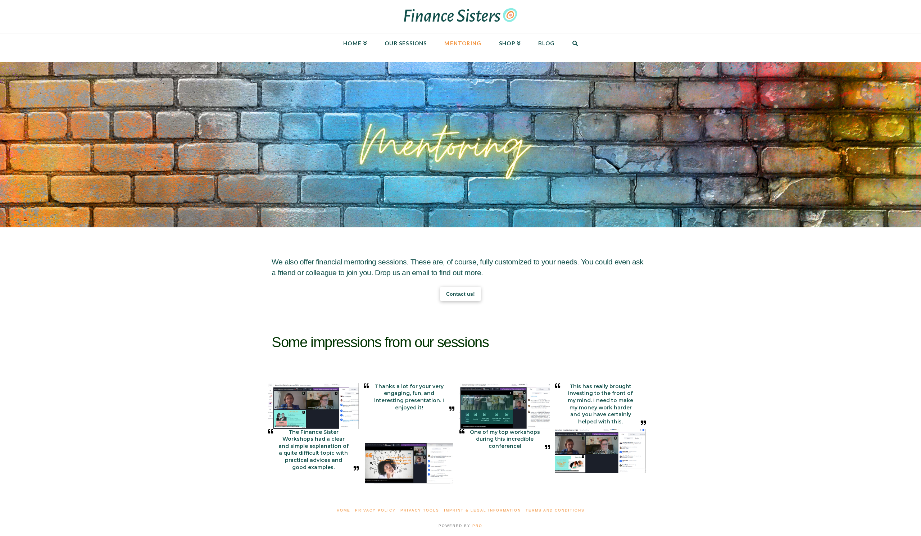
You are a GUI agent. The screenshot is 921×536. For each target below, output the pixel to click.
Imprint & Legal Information (482, 510)
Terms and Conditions (555, 510)
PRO (477, 526)
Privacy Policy (375, 510)
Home (343, 510)
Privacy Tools (419, 510)
